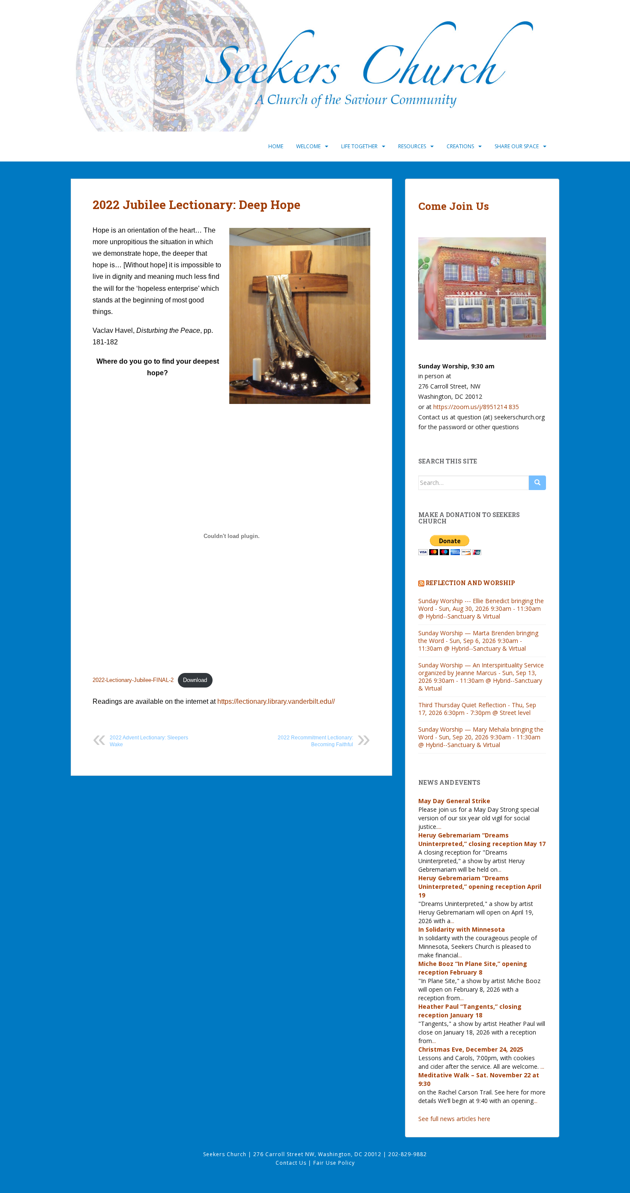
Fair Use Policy (334, 1162)
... (439, 826)
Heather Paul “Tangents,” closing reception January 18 (470, 1010)
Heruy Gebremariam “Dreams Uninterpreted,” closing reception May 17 (482, 839)
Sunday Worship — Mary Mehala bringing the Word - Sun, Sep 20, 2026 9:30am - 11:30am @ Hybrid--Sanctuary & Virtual (480, 737)
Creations (460, 146)
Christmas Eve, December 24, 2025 (470, 1049)
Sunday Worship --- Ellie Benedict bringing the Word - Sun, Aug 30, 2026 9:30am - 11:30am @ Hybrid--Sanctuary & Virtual (481, 608)
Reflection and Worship (470, 583)
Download (195, 680)
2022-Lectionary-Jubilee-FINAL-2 (133, 680)
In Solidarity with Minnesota (461, 929)
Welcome (308, 146)
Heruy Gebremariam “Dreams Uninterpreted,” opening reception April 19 (479, 886)
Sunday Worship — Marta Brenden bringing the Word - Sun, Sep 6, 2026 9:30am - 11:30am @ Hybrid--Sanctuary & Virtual (478, 640)
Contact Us (292, 1162)
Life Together (359, 146)
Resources (412, 146)
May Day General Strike (454, 801)
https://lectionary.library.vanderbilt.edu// (275, 701)
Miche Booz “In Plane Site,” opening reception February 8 (472, 968)
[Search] (537, 482)
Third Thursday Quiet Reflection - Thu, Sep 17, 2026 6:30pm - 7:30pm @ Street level (477, 709)
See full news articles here (454, 1119)
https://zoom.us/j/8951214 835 (476, 407)
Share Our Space (517, 146)
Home (275, 146)
